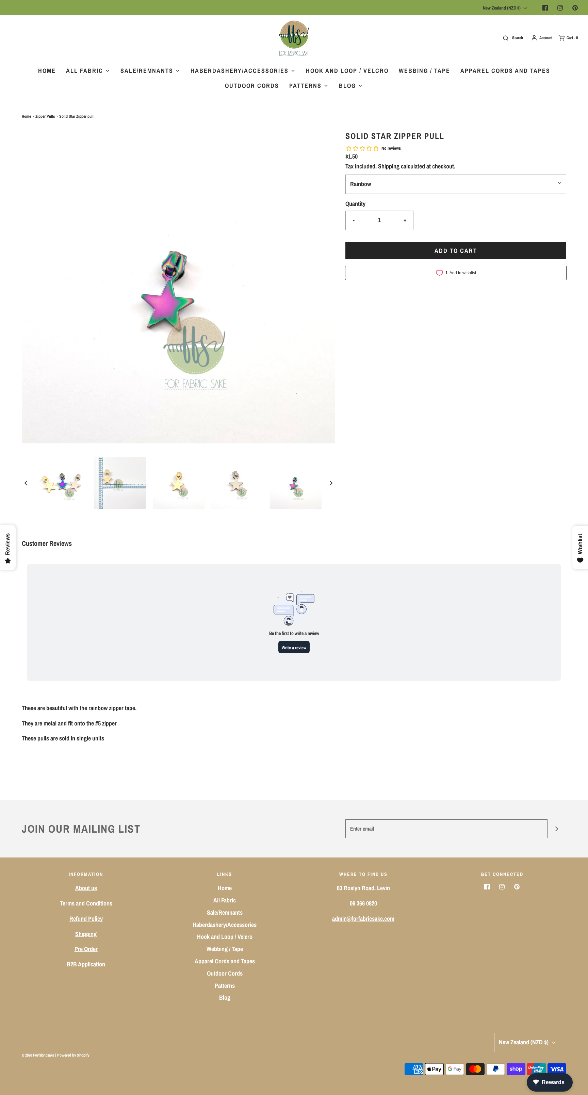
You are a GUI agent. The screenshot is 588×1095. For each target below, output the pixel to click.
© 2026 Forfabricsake (38, 1055)
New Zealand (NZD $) (502, 8)
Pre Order (86, 949)
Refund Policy (86, 918)
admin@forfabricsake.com (363, 918)
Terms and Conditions (86, 903)
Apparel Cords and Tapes (505, 70)
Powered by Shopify (73, 1055)
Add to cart (456, 250)
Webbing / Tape (424, 70)
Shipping (388, 166)
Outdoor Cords (252, 85)
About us (86, 888)
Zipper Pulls (45, 116)
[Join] (557, 828)
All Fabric (224, 900)
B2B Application (86, 964)
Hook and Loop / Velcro (347, 70)
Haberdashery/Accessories (225, 924)
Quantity (355, 203)
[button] (26, 483)
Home (47, 70)
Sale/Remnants (225, 912)
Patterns (225, 985)
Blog (224, 997)
